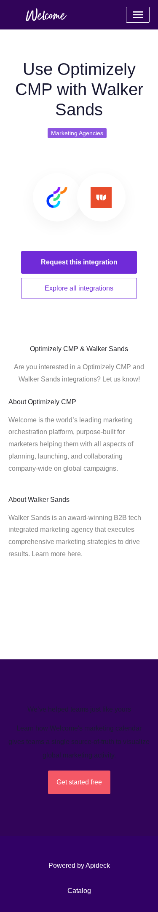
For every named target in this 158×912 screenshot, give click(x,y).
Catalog (79, 890)
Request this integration (79, 262)
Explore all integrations (79, 288)
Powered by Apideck (79, 865)
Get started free (79, 782)
